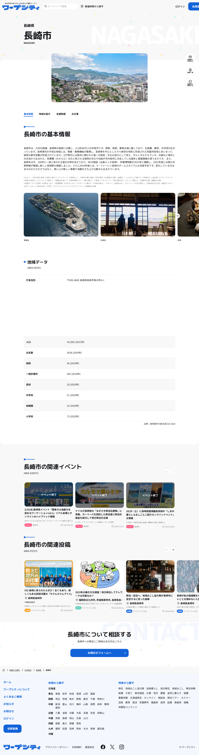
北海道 (51, 688)
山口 (85, 718)
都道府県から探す (94, 6)
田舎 (120, 702)
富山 (64, 704)
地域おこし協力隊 (134, 688)
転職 (120, 693)
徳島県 (177, 702)
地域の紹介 (45, 114)
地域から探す (14, 670)
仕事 (148, 693)
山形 (85, 693)
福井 (78, 704)
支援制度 (61, 114)
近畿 (50, 713)
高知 (78, 723)
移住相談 (139, 693)
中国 (50, 718)
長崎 (71, 728)
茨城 (64, 699)
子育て (128, 693)
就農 (186, 693)
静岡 (106, 704)
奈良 (92, 713)
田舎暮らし (152, 688)
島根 (64, 718)
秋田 (71, 693)
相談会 (161, 697)
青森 (57, 693)
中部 (50, 704)
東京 (85, 699)
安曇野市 (144, 702)
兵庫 (85, 713)
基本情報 (28, 114)
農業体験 (123, 697)
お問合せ (8, 711)
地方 (155, 693)
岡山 (71, 718)
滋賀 (64, 713)
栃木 (71, 699)
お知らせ (8, 704)
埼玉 (57, 699)
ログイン (180, 6)
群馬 (78, 699)
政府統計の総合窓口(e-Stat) (162, 423)
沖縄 (50, 733)
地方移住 (165, 688)
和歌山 (100, 713)
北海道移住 (136, 697)
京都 (71, 713)
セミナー (186, 697)
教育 (127, 702)
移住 (120, 688)
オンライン (150, 697)
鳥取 (57, 718)
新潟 (57, 704)
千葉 (92, 699)
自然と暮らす (174, 693)
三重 (57, 713)
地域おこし (178, 688)
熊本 (78, 728)
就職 (186, 702)
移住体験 (190, 688)
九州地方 (27, 670)
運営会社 (89, 747)
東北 (50, 693)
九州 (50, 728)
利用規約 (76, 747)
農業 (162, 693)
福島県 (154, 702)
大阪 (78, 713)
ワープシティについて (16, 689)
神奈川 (100, 699)
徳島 (57, 723)
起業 (169, 702)
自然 (162, 702)
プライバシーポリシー (57, 747)
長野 (92, 704)
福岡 (57, 728)
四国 (50, 723)
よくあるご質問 (12, 697)
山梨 (85, 704)
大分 (85, 728)
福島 (92, 693)
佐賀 (64, 728)
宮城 (78, 693)
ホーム (7, 682)
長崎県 (38, 670)
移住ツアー (173, 697)
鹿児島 (100, 728)
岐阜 (99, 704)
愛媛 (71, 723)
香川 (64, 723)
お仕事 (75, 114)
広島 (78, 718)
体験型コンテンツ (127, 707)
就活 (134, 702)
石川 (71, 704)
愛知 (57, 707)
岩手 (64, 693)
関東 (50, 699)
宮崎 (92, 728)
